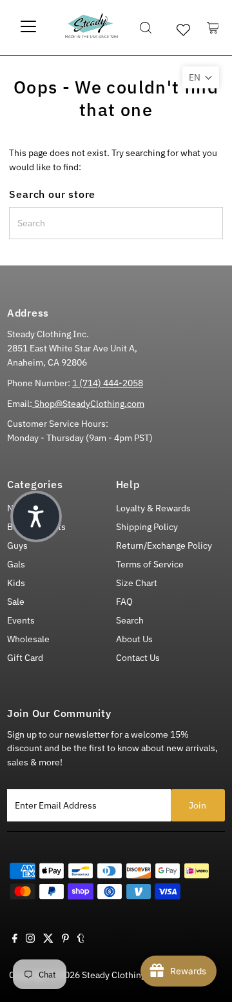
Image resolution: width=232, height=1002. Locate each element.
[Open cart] (213, 27)
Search (130, 620)
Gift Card (25, 657)
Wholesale (28, 639)
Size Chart (136, 583)
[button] (200, 77)
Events (21, 620)
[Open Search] (145, 28)
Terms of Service (150, 564)
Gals (16, 564)
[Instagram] (30, 939)
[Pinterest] (65, 939)
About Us (134, 639)
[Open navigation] (28, 28)
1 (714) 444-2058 (107, 383)
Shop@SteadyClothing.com (88, 403)
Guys (17, 545)
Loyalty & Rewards (153, 508)
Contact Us (138, 657)
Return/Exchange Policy (164, 545)
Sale (15, 601)
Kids (16, 583)
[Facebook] (15, 939)
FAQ (124, 601)
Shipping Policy (147, 527)
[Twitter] (48, 939)
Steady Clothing (114, 975)
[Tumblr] (81, 939)
